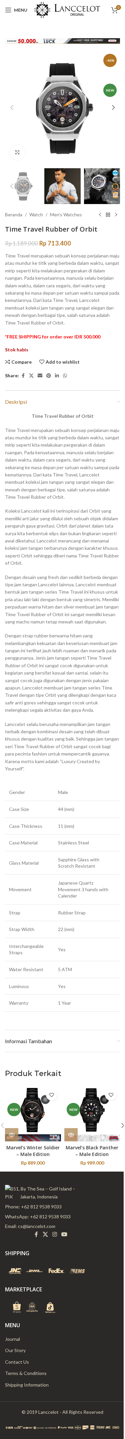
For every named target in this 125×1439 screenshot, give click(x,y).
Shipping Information (27, 1385)
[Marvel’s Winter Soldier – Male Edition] (33, 1113)
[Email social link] (40, 375)
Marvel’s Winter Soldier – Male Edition (33, 1150)
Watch (36, 214)
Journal (12, 1339)
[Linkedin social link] (57, 375)
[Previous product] (100, 215)
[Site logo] (67, 9)
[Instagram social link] (54, 1235)
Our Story (15, 1350)
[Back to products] (108, 215)
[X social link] (31, 375)
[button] (11, 107)
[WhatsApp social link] (65, 375)
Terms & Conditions (26, 1373)
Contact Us (17, 1362)
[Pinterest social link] (48, 375)
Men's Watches (66, 214)
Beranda (13, 214)
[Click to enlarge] (17, 152)
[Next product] (116, 215)
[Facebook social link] (23, 375)
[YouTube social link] (64, 1235)
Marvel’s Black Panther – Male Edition (92, 1150)
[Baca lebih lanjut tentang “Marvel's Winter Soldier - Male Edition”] (11, 1134)
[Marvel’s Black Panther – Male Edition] (92, 1113)
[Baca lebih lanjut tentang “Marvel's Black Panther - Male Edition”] (71, 1134)
